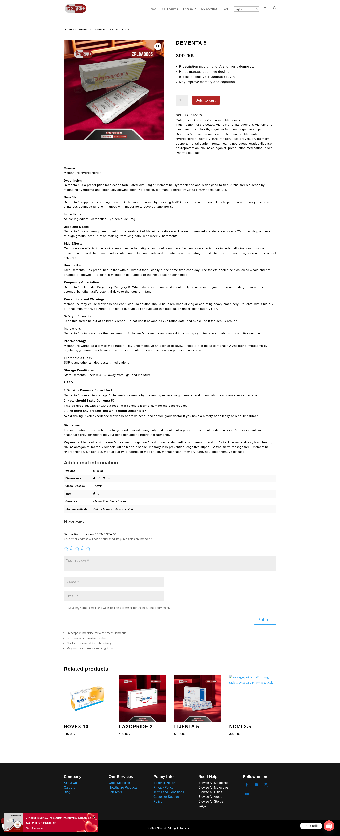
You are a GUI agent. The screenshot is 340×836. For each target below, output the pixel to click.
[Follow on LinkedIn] (256, 784)
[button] (157, 46)
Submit (265, 619)
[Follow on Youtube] (247, 794)
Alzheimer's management (234, 124)
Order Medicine (119, 782)
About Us (70, 782)
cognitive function (224, 129)
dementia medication (209, 134)
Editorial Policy (164, 782)
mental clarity (199, 143)
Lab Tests (115, 792)
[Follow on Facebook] (247, 784)
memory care (208, 138)
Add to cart (206, 100)
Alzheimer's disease (208, 120)
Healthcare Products (123, 787)
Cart (225, 9)
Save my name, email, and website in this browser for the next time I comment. (119, 608)
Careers (69, 787)
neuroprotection (187, 148)
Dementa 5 (184, 134)
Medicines (102, 29)
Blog (67, 792)
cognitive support (251, 129)
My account (209, 9)
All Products (170, 9)
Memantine (234, 134)
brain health (200, 129)
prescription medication (245, 148)
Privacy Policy (163, 787)
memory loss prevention (237, 138)
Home (152, 9)
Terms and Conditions (168, 792)
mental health (220, 143)
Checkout (189, 9)
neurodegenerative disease (252, 143)
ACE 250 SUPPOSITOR (41, 823)
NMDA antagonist (213, 148)
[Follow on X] (266, 784)
